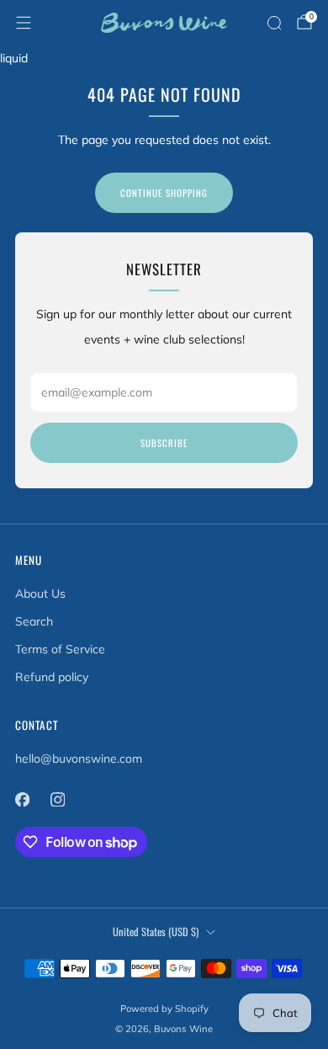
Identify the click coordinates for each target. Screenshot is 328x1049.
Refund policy (51, 676)
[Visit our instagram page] (57, 799)
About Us (40, 593)
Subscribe (164, 443)
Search (34, 621)
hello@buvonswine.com (78, 758)
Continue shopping (164, 193)
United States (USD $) (155, 932)
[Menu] (23, 22)
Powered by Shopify (164, 1008)
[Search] (274, 22)
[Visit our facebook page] (22, 799)
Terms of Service (60, 649)
